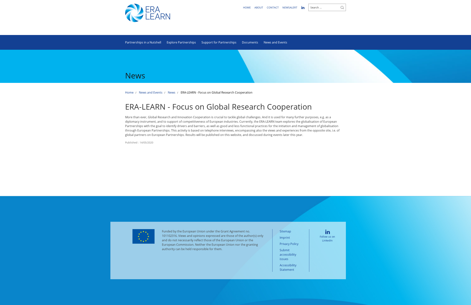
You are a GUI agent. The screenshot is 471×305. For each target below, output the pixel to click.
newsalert (289, 7)
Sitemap (285, 231)
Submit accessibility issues (288, 254)
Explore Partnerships (181, 42)
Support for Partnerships (218, 42)
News (171, 92)
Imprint (285, 238)
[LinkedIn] (303, 7)
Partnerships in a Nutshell (143, 42)
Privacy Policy (289, 244)
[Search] (342, 7)
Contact (273, 7)
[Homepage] (147, 12)
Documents (250, 42)
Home (247, 7)
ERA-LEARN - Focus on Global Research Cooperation (216, 92)
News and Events (275, 42)
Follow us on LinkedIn (327, 238)
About (258, 7)
